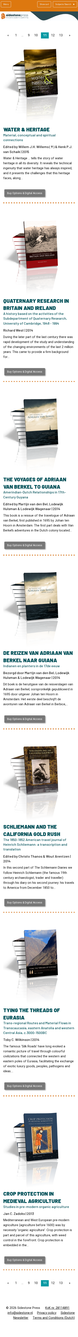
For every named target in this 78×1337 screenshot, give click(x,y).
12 (53, 35)
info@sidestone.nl (20, 1313)
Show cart (44, 4)
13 (61, 35)
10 (36, 35)
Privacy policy (46, 1313)
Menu (6, 4)
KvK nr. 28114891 (57, 1308)
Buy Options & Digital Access (24, 193)
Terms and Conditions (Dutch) (54, 1318)
